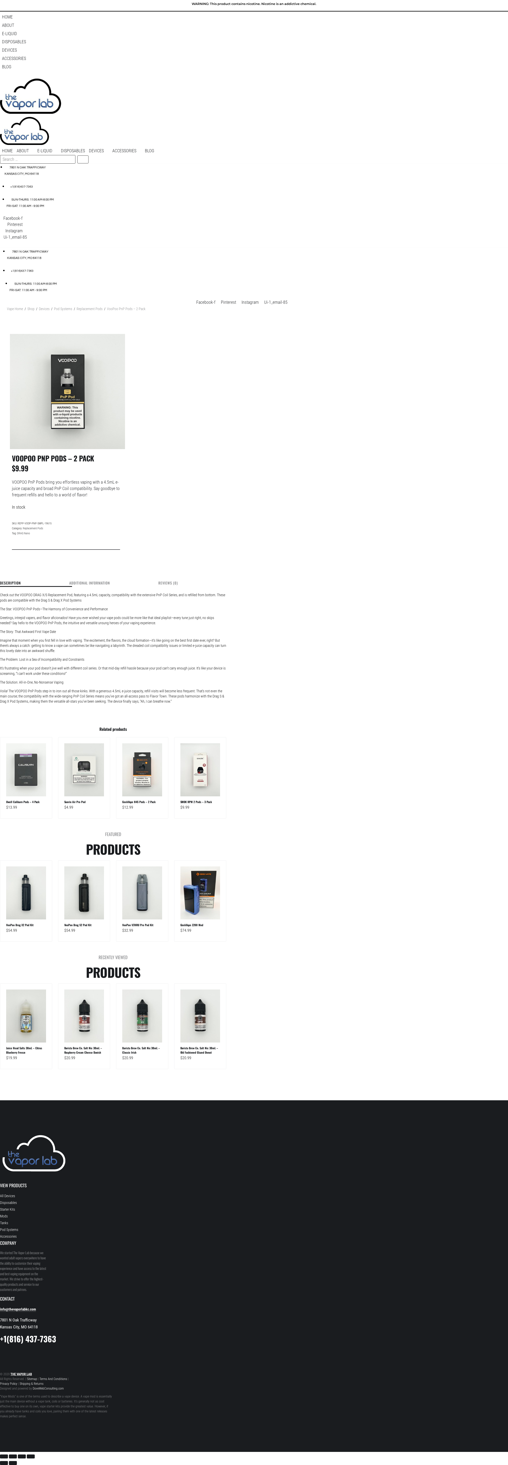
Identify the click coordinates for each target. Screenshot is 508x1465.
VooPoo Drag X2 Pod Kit (20, 925)
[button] (254, 25)
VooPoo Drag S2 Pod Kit (78, 925)
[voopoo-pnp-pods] (67, 391)
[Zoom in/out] (4, 1456)
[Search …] (5, 75)
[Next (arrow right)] (13, 1463)
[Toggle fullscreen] (13, 1456)
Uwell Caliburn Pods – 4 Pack (22, 802)
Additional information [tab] (89, 583)
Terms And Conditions (53, 1379)
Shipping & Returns (31, 1384)
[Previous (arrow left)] (4, 1463)
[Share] (22, 1456)
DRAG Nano (23, 533)
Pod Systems (63, 309)
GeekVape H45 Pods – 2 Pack (138, 802)
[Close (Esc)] (31, 1456)
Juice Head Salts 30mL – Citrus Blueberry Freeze (24, 1050)
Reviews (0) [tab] (168, 583)
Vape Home (15, 309)
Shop (31, 309)
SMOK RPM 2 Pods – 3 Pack (196, 802)
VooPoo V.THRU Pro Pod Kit (137, 925)
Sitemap (32, 1379)
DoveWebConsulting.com (48, 1388)
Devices (44, 309)
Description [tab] (10, 583)
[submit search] (83, 159)
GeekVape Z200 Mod (191, 925)
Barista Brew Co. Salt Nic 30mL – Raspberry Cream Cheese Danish (83, 1050)
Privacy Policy (8, 1384)
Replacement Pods (90, 309)
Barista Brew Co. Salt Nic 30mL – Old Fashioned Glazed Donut (199, 1050)
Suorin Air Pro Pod (75, 802)
